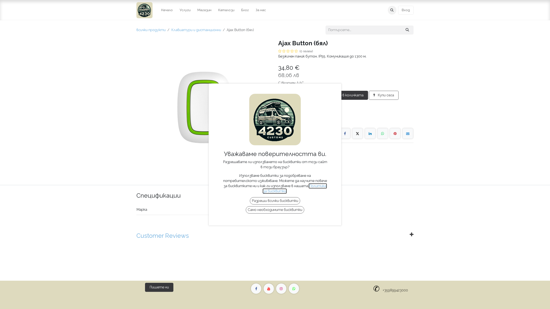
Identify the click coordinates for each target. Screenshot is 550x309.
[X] (357, 133)
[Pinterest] (395, 133)
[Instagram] (281, 288)
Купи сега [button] (385, 95)
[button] (392, 10)
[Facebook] (345, 133)
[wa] (294, 288)
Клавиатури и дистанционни (196, 30)
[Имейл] (408, 133)
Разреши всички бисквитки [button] (275, 201)
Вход (406, 10)
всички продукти (151, 30)
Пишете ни (159, 287)
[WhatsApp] (382, 133)
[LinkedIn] (370, 133)
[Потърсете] (407, 30)
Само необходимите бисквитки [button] (275, 210)
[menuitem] (167, 10)
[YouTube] (269, 288)
